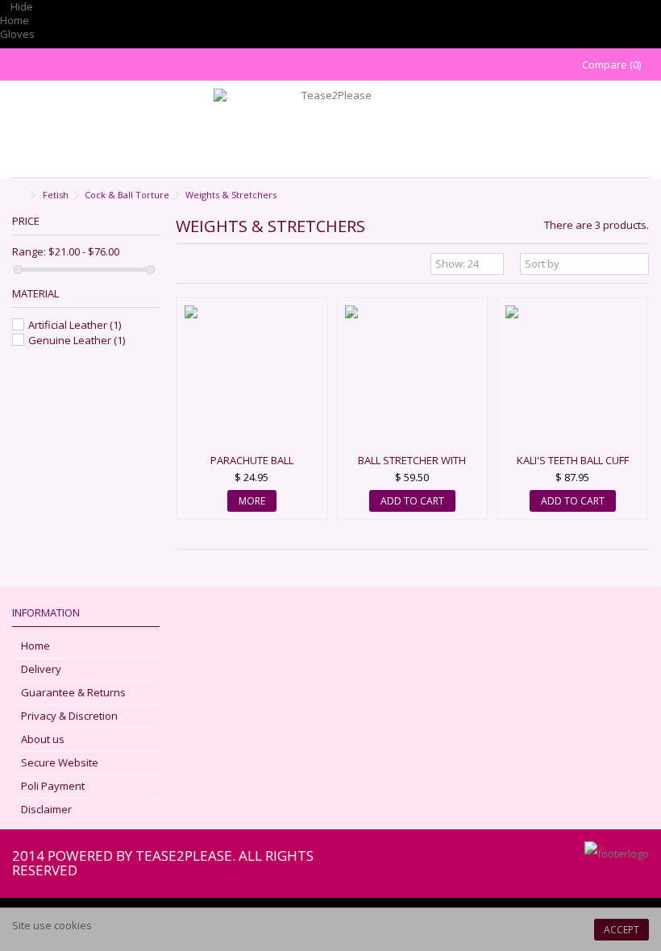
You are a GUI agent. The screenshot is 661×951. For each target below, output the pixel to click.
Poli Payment (53, 786)
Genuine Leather (76, 340)
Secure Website (59, 763)
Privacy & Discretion (69, 716)
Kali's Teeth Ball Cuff (573, 460)
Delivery (41, 669)
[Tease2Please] (330, 129)
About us (42, 739)
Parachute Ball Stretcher (251, 467)
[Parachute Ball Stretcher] (252, 377)
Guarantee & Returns (73, 693)
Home (14, 20)
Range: (29, 252)
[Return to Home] (17, 195)
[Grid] (185, 266)
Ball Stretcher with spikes (412, 467)
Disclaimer (46, 809)
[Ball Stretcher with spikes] (412, 377)
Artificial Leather (74, 325)
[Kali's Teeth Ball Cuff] (572, 377)
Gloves (17, 34)
